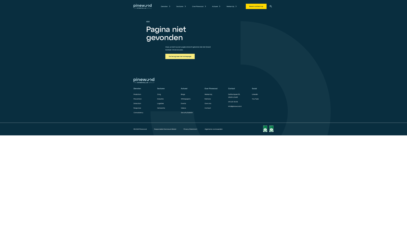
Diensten (137, 88)
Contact (208, 108)
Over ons (208, 103)
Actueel (184, 88)
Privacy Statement (190, 129)
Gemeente (161, 108)
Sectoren (161, 88)
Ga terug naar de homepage (180, 56)
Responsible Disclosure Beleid (165, 129)
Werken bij (208, 94)
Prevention (138, 99)
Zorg (159, 94)
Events (183, 103)
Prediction (137, 94)
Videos (183, 108)
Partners (208, 99)
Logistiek (160, 103)
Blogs (183, 94)
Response (137, 108)
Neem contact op (256, 6)
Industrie (160, 99)
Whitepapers (185, 99)
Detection (137, 103)
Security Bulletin (187, 112)
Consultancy (138, 112)
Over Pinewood (211, 88)
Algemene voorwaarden (214, 129)
